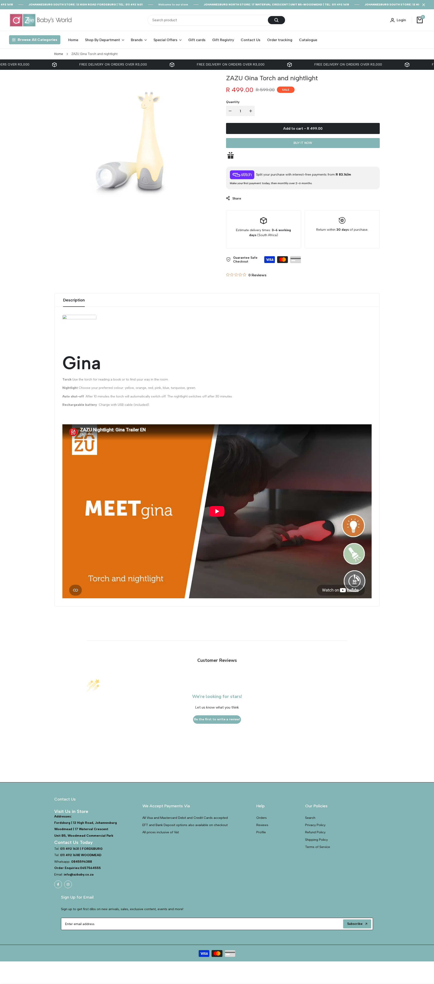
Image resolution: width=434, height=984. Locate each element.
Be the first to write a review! (217, 719)
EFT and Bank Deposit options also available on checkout (185, 825)
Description (74, 300)
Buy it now (303, 143)
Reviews (262, 825)
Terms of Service (317, 847)
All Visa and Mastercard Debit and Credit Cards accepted (185, 818)
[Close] (422, 4)
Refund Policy (315, 832)
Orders (261, 818)
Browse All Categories (37, 40)
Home (58, 54)
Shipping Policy (316, 840)
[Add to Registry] (303, 155)
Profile (261, 832)
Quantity (233, 102)
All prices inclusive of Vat (160, 832)
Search (310, 818)
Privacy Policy (315, 825)
